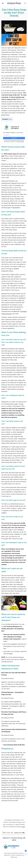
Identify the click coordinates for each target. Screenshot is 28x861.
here (23, 826)
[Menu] (3, 3)
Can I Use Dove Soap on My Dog (14, 744)
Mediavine (14, 857)
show (10, 119)
